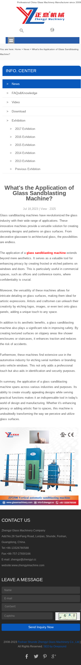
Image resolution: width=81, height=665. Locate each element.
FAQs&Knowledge (22, 93)
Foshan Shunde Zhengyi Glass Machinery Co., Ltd (48, 642)
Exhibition (16, 120)
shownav (11, 40)
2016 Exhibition (22, 137)
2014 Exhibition (22, 153)
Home (18, 49)
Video (13, 102)
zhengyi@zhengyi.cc (23, 559)
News (26, 49)
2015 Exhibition (22, 145)
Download (16, 111)
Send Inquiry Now (41, 627)
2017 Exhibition (22, 128)
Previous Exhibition (25, 169)
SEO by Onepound (54, 646)
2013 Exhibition (22, 161)
